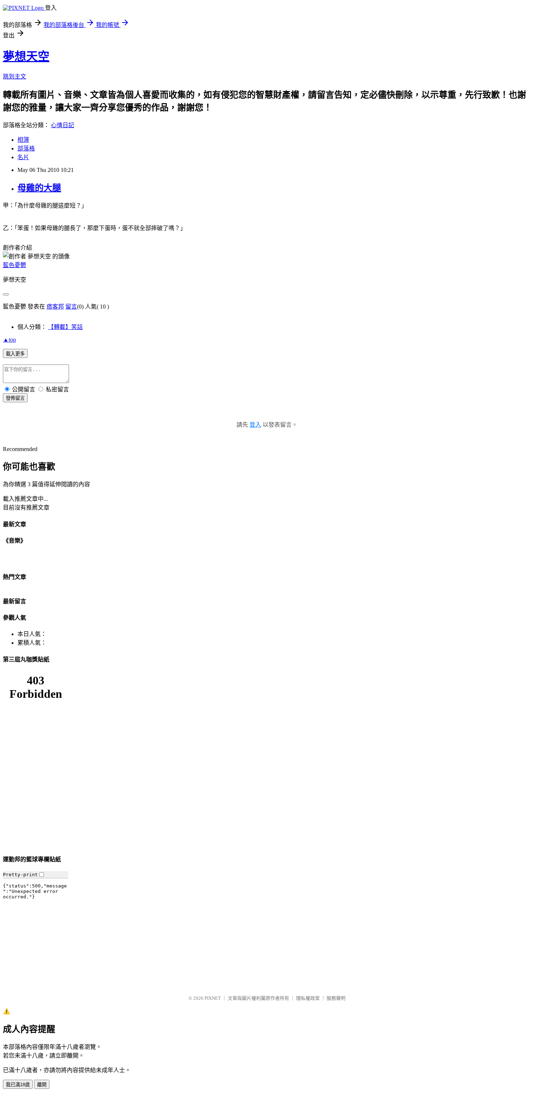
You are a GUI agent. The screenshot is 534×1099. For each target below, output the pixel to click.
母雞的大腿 (39, 188)
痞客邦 (55, 306)
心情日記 (62, 125)
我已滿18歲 (18, 1084)
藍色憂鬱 (14, 265)
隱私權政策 (308, 998)
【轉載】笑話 (65, 327)
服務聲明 (336, 998)
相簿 (23, 140)
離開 (41, 1084)
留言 (71, 306)
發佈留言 (15, 398)
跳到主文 (14, 76)
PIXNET (213, 998)
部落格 (26, 148)
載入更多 (15, 354)
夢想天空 (26, 56)
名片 (23, 157)
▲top (9, 340)
